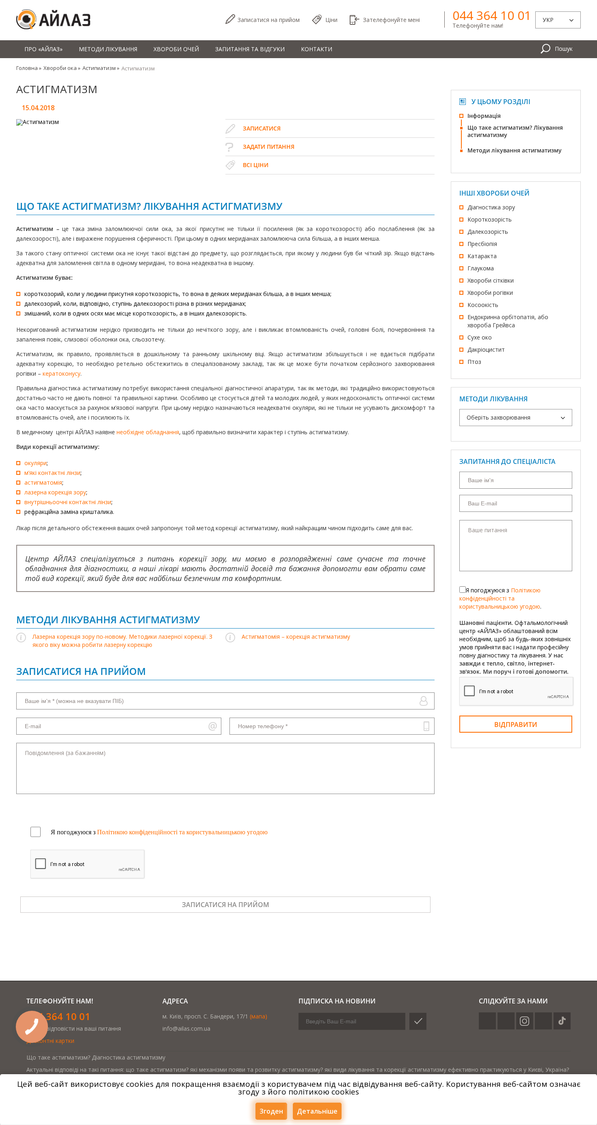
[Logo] (53, 19)
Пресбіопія (482, 244)
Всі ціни (255, 165)
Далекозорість (487, 231)
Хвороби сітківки (490, 280)
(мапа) (258, 1016)
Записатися (269, 20)
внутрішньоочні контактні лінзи (67, 502)
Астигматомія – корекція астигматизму (296, 636)
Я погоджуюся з (159, 832)
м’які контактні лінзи (52, 473)
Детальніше (317, 1111)
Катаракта (482, 256)
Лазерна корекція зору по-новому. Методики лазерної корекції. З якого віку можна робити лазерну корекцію (122, 640)
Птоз (474, 362)
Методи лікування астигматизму (514, 150)
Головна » (28, 68)
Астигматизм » (100, 68)
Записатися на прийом (225, 904)
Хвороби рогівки (490, 292)
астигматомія (43, 482)
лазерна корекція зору (55, 492)
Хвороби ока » (61, 68)
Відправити (515, 724)
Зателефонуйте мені (391, 20)
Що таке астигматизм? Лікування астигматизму (515, 131)
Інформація (484, 116)
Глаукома (480, 268)
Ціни (331, 20)
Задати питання (268, 146)
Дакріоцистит (486, 349)
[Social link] (487, 1020)
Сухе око (479, 337)
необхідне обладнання (148, 432)
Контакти (316, 49)
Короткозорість (489, 219)
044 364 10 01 (491, 15)
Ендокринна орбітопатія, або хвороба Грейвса (507, 321)
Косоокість (482, 305)
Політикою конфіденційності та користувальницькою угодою (500, 598)
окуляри (35, 463)
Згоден (271, 1111)
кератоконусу (61, 373)
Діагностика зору (491, 207)
